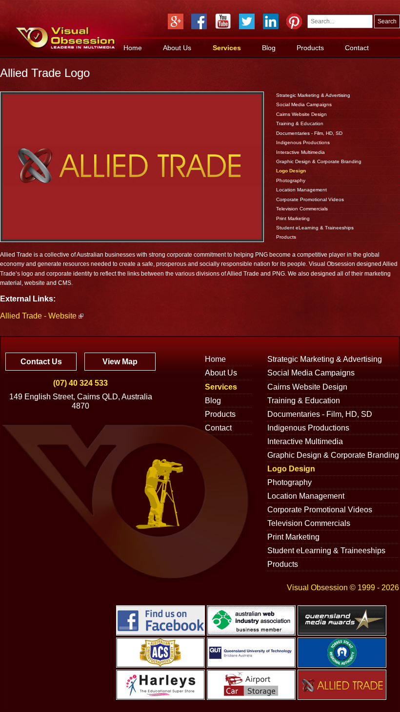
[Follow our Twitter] (247, 21)
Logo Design (291, 170)
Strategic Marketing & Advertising (313, 95)
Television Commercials (302, 208)
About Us (177, 48)
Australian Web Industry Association (251, 620)
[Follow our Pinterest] (294, 21)
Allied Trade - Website (38, 316)
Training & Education (299, 123)
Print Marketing (293, 218)
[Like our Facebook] (199, 21)
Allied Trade (342, 685)
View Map (120, 361)
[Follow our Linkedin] (271, 21)
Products (310, 48)
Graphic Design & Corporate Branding (318, 161)
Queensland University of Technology (251, 652)
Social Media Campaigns (304, 104)
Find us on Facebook (160, 620)
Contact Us (41, 361)
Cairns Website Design (301, 114)
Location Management (301, 189)
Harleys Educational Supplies (160, 685)
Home (132, 48)
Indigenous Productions (303, 142)
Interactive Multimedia (300, 152)
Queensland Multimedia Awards (342, 620)
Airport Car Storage (251, 685)
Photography (290, 180)
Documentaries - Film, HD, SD (309, 133)
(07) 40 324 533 (80, 383)
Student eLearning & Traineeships (315, 227)
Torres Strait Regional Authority (342, 652)
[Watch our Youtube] (223, 21)
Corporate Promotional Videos (310, 199)
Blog (269, 48)
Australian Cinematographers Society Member (160, 652)
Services (227, 48)
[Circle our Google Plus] (175, 21)
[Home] (66, 39)
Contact (357, 48)
